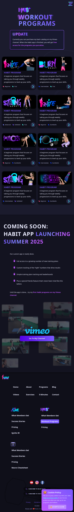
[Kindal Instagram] (37, 482)
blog (54, 387)
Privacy (28, 502)
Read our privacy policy (50, 498)
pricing (15, 427)
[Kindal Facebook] (42, 482)
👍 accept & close (57, 507)
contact (55, 394)
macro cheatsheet (20, 467)
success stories (18, 421)
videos (16, 394)
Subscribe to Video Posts (37, 494)
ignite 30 (15, 433)
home (15, 387)
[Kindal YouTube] (31, 482)
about (29, 387)
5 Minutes (43, 394)
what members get (20, 415)
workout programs (49, 421)
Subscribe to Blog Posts (37, 489)
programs (43, 387)
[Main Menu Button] (70, 4)
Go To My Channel (37, 338)
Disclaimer (37, 502)
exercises (30, 394)
